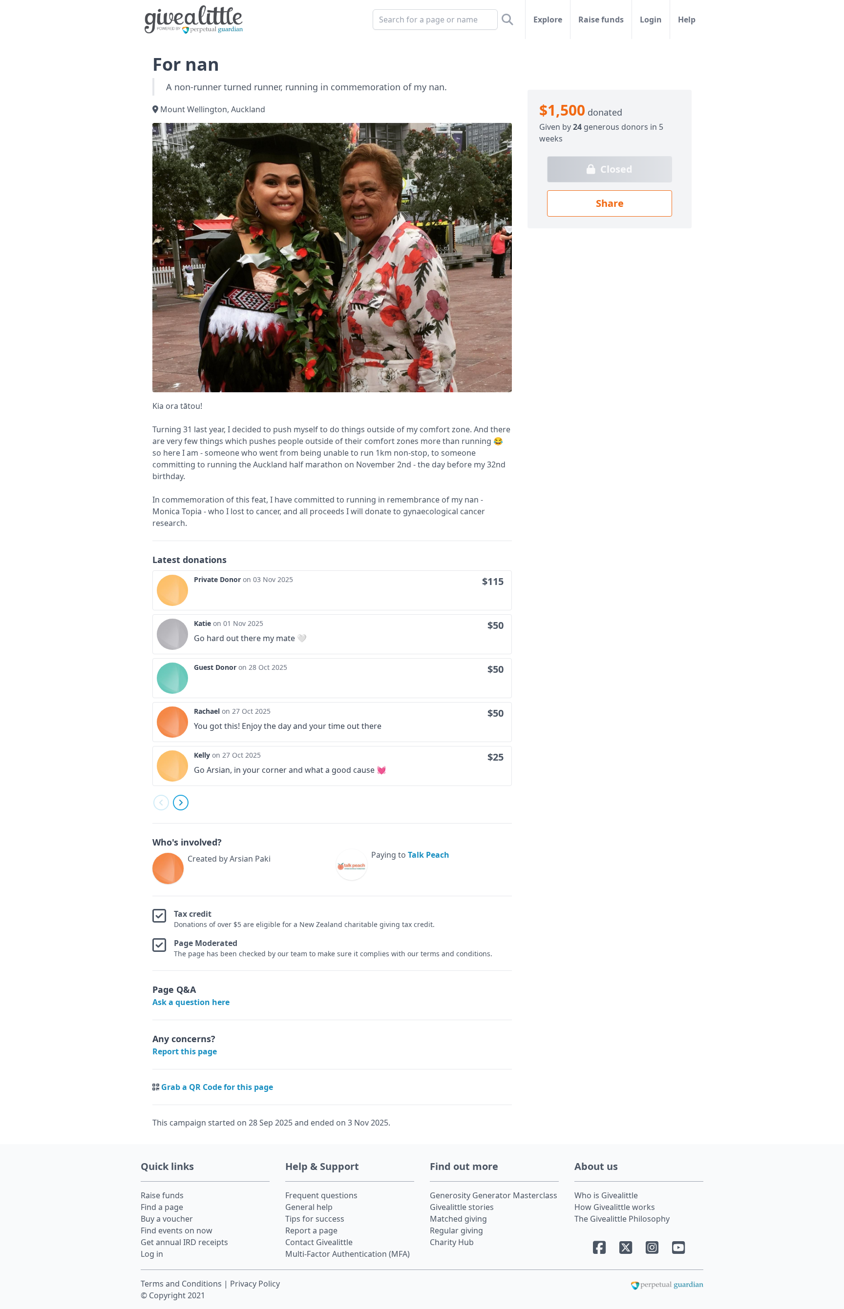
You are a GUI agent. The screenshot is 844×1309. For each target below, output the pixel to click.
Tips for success (314, 1218)
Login (651, 19)
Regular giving (456, 1230)
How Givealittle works (614, 1207)
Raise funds (601, 19)
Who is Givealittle (606, 1195)
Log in (152, 1254)
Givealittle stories (462, 1207)
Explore (547, 19)
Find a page (162, 1207)
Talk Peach (428, 854)
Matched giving (458, 1218)
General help (309, 1207)
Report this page (184, 1051)
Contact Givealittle (319, 1242)
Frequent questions (321, 1195)
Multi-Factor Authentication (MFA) (347, 1254)
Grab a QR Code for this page (217, 1087)
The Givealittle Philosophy (622, 1218)
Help (687, 19)
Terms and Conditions (182, 1283)
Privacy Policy (255, 1283)
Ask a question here (191, 1002)
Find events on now (176, 1230)
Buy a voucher (167, 1218)
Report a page (311, 1230)
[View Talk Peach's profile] (351, 866)
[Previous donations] (161, 802)
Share (610, 203)
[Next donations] (181, 802)
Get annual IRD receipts (184, 1242)
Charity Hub (452, 1242)
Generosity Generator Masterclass (493, 1195)
